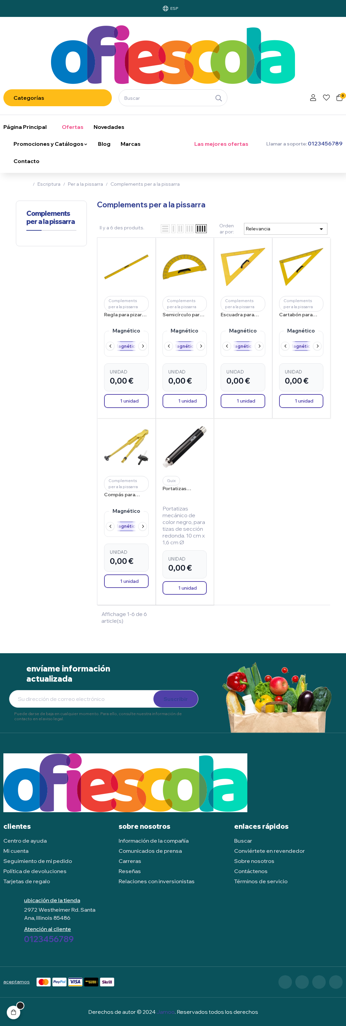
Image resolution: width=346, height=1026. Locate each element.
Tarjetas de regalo (26, 881)
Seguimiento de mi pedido (37, 861)
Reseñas (130, 871)
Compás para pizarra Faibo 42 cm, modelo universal (123, 495)
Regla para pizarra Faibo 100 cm (125, 315)
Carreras (130, 861)
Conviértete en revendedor (269, 850)
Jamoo (165, 1011)
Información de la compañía (154, 840)
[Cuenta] (313, 98)
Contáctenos (251, 871)
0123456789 (49, 939)
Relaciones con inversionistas (157, 881)
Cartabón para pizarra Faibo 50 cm (297, 315)
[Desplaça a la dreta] (142, 346)
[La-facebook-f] (285, 982)
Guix (171, 480)
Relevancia (285, 229)
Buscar (243, 840)
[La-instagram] (319, 982)
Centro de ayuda (25, 840)
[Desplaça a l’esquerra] (110, 346)
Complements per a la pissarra (50, 217)
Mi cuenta (15, 850)
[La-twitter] (302, 982)
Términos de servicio (261, 881)
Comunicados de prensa (150, 850)
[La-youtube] (336, 982)
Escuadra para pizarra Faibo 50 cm (239, 315)
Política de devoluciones (35, 871)
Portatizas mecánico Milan (181, 488)
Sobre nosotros (254, 861)
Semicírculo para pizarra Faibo (182, 315)
